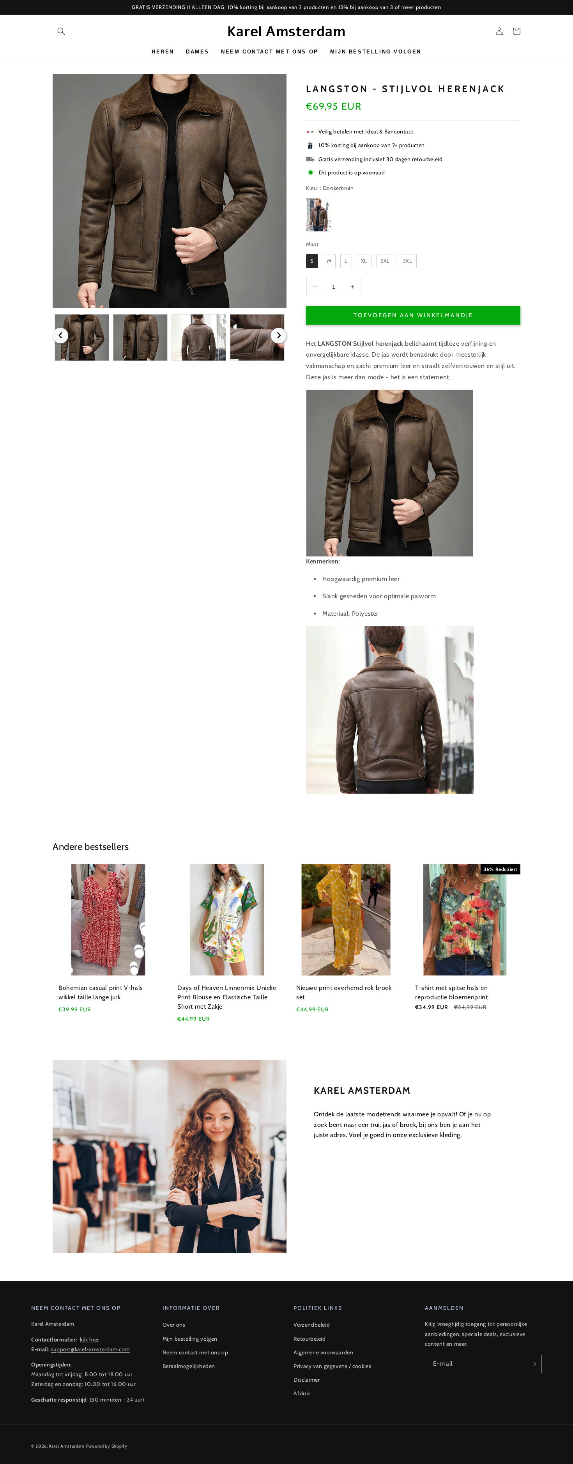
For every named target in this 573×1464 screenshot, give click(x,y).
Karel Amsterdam (67, 1446)
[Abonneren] (532, 1364)
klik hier (89, 1339)
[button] (61, 31)
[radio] (319, 214)
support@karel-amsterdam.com (90, 1349)
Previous (60, 335)
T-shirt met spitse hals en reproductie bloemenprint (451, 992)
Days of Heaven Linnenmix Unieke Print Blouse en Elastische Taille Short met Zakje (226, 997)
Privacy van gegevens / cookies (332, 1366)
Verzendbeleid (312, 1324)
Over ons (174, 1324)
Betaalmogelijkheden (189, 1366)
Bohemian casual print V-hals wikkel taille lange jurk (100, 992)
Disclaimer (307, 1379)
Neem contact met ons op (195, 1352)
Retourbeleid (309, 1338)
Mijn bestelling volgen (190, 1338)
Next (278, 335)
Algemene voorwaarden (323, 1352)
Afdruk (302, 1393)
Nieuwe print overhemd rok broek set (344, 992)
